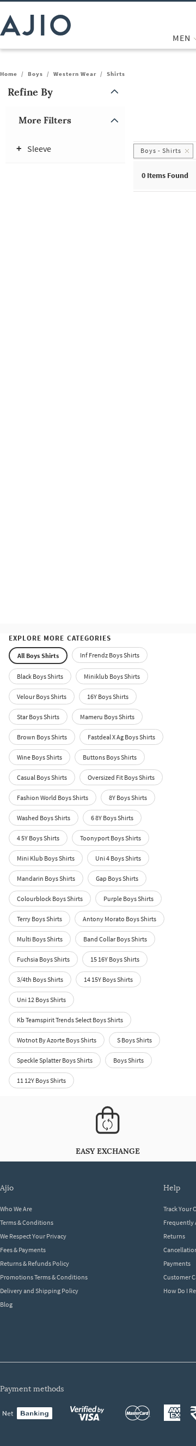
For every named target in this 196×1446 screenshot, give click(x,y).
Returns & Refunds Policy (34, 1263)
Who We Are (16, 1209)
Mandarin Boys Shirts (46, 878)
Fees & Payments (23, 1250)
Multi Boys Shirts (40, 939)
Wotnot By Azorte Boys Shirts (56, 1040)
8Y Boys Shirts (128, 797)
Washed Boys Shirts (43, 818)
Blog (6, 1304)
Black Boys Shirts (40, 676)
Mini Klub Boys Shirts (46, 858)
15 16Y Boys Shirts (114, 959)
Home (8, 74)
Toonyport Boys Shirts (110, 838)
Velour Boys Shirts (41, 696)
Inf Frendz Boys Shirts (109, 655)
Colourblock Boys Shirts (50, 898)
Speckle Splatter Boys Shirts (55, 1060)
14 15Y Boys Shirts (108, 979)
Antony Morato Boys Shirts (119, 919)
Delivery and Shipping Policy (39, 1291)
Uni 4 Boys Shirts (118, 858)
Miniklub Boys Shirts (112, 676)
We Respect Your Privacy (33, 1236)
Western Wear (74, 74)
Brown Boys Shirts (42, 737)
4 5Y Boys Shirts (38, 838)
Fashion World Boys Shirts (52, 797)
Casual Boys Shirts (42, 777)
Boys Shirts (128, 1060)
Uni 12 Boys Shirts (41, 999)
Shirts (116, 74)
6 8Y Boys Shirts (112, 818)
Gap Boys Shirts (117, 878)
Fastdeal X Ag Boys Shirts (121, 737)
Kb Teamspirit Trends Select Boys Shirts (70, 1020)
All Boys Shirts (38, 655)
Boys (35, 74)
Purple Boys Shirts (128, 898)
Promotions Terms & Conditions (44, 1277)
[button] (65, 92)
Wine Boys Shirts (39, 757)
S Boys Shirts (134, 1040)
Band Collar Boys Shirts (115, 939)
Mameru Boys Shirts (107, 717)
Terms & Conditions (26, 1222)
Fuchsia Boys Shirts (43, 959)
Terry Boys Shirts (39, 919)
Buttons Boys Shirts (110, 757)
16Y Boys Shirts (107, 696)
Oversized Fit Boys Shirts (121, 777)
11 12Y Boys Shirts (41, 1080)
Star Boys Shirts (38, 717)
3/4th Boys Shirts (40, 979)
